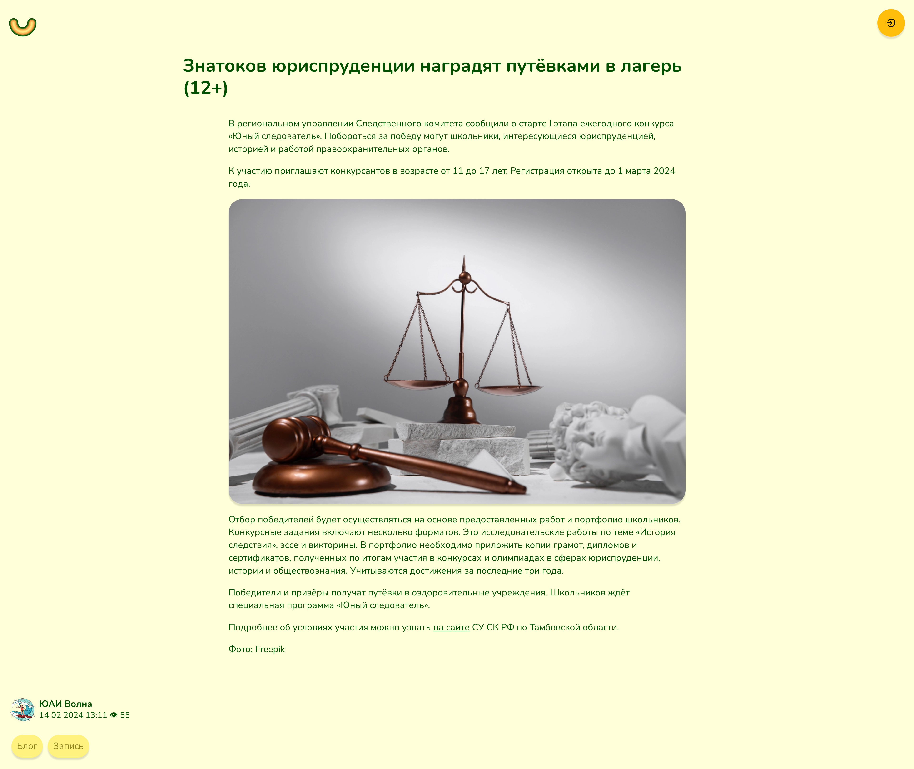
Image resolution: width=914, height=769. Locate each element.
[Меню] (22, 22)
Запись (68, 746)
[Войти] (891, 22)
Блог (27, 746)
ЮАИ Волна (65, 704)
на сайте (451, 627)
